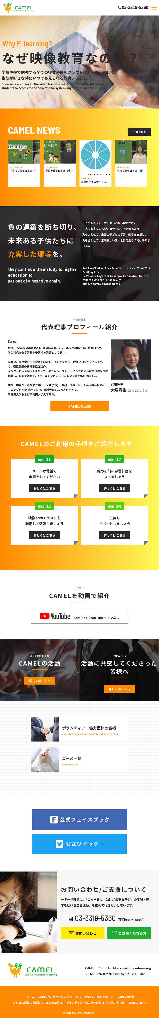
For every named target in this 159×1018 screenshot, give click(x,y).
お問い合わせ (116, 1002)
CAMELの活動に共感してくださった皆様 (37, 1002)
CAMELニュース (138, 1002)
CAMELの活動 (79, 406)
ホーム (30, 997)
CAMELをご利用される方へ (55, 997)
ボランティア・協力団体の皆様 (85, 1002)
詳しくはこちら (44, 488)
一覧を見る (139, 131)
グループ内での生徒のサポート (94, 997)
